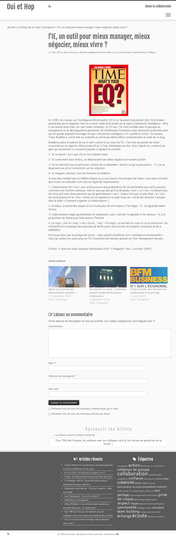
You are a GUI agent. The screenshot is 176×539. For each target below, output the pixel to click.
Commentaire (55, 326)
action (134, 465)
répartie (142, 503)
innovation (149, 486)
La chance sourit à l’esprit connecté (73, 435)
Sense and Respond (155, 503)
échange (124, 515)
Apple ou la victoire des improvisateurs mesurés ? (62, 290)
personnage (135, 495)
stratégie (141, 507)
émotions (160, 516)
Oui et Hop (20, 7)
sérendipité (158, 507)
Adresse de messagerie (62, 376)
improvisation (124, 487)
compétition (122, 478)
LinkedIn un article (95, 137)
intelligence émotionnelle (99, 52)
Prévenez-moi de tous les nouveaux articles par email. (80, 413)
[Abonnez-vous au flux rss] (50, 6)
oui (114, 52)
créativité (125, 482)
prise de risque (124, 52)
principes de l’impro (133, 178)
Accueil (11, 27)
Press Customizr (95, 534)
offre (148, 491)
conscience (149, 478)
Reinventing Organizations (145, 499)
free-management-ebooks (148, 238)
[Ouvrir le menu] (168, 15)
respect (123, 503)
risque (134, 503)
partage (123, 494)
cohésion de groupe (133, 469)
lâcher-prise (122, 491)
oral (152, 491)
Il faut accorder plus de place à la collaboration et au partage (148, 290)
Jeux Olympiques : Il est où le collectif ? (82, 496)
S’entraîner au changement (76, 500)
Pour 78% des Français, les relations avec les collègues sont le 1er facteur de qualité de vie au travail (109, 442)
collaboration (132, 473)
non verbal (133, 491)
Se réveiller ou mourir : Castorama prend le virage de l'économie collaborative (107, 292)
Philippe (151, 52)
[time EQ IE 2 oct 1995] (108, 90)
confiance (136, 478)
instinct (162, 486)
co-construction (157, 466)
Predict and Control (149, 495)
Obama (142, 491)
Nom (52, 363)
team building (128, 511)
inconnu (137, 487)
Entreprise (48, 27)
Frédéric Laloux (148, 483)
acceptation (122, 466)
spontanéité (138, 52)
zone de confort (153, 512)
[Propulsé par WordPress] (117, 533)
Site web (53, 389)
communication (155, 474)
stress (148, 507)
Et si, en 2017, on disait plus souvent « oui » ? (85, 472)
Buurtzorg (145, 466)
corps (165, 478)
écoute (139, 515)
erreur (138, 483)
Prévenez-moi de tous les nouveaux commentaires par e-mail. (84, 408)
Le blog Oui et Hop (29, 27)
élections (152, 516)
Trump (143, 512)
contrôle (158, 478)
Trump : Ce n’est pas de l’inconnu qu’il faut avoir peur (88, 476)
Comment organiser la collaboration (85, 200)
